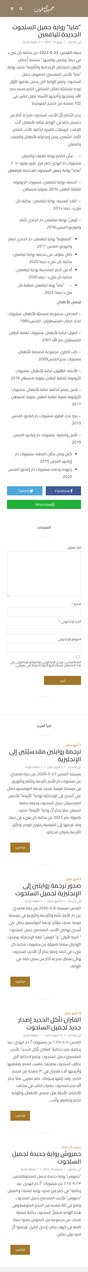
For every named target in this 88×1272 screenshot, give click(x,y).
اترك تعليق (74, 547)
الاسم (76, 603)
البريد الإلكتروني (70, 621)
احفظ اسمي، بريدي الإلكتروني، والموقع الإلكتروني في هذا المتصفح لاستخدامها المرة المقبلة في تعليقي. (45, 663)
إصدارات (71, 42)
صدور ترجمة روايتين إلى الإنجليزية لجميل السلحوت (48, 889)
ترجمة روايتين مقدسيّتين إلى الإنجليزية (45, 755)
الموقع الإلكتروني (69, 639)
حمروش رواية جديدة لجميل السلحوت (46, 1157)
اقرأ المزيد (20, 847)
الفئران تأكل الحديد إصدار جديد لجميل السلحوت (49, 1023)
